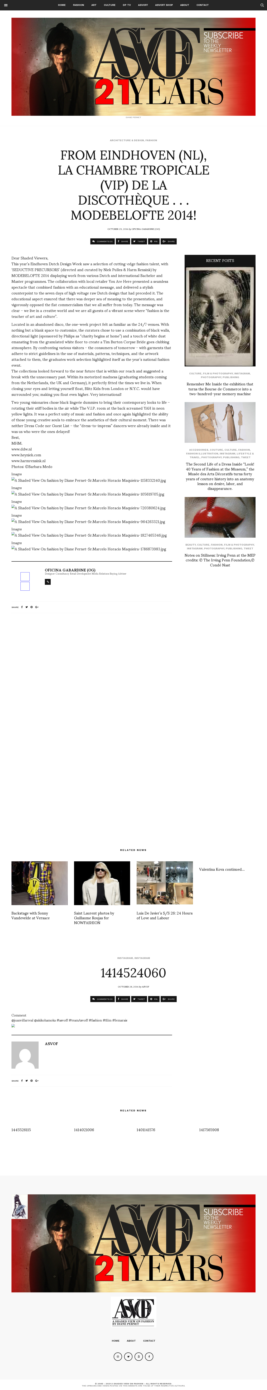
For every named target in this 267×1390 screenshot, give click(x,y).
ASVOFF (143, 5)
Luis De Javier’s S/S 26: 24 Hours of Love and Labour (165, 915)
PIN (155, 241)
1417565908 (209, 1129)
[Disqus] (91, 671)
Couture (216, 449)
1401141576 (146, 1129)
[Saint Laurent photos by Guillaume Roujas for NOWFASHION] (102, 883)
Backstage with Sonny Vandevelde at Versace (30, 915)
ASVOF (145, 986)
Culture (110, 5)
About (184, 5)
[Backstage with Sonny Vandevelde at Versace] (39, 883)
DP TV (127, 5)
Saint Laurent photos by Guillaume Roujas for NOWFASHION (94, 917)
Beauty (190, 544)
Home (62, 5)
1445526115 (21, 1129)
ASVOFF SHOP (164, 5)
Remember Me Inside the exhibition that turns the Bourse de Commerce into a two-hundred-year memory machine (220, 388)
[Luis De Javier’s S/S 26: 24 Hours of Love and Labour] (165, 883)
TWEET (141, 241)
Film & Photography (218, 373)
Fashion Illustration (202, 453)
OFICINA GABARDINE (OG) (146, 228)
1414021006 (84, 1129)
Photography (211, 377)
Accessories (198, 449)
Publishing (231, 377)
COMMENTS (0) (104, 241)
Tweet (246, 457)
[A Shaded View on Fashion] (133, 67)
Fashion (78, 5)
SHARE (124, 241)
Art (94, 5)
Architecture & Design (127, 140)
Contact (202, 5)
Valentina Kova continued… (222, 868)
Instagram (242, 373)
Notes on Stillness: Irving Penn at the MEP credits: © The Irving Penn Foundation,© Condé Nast (220, 559)
